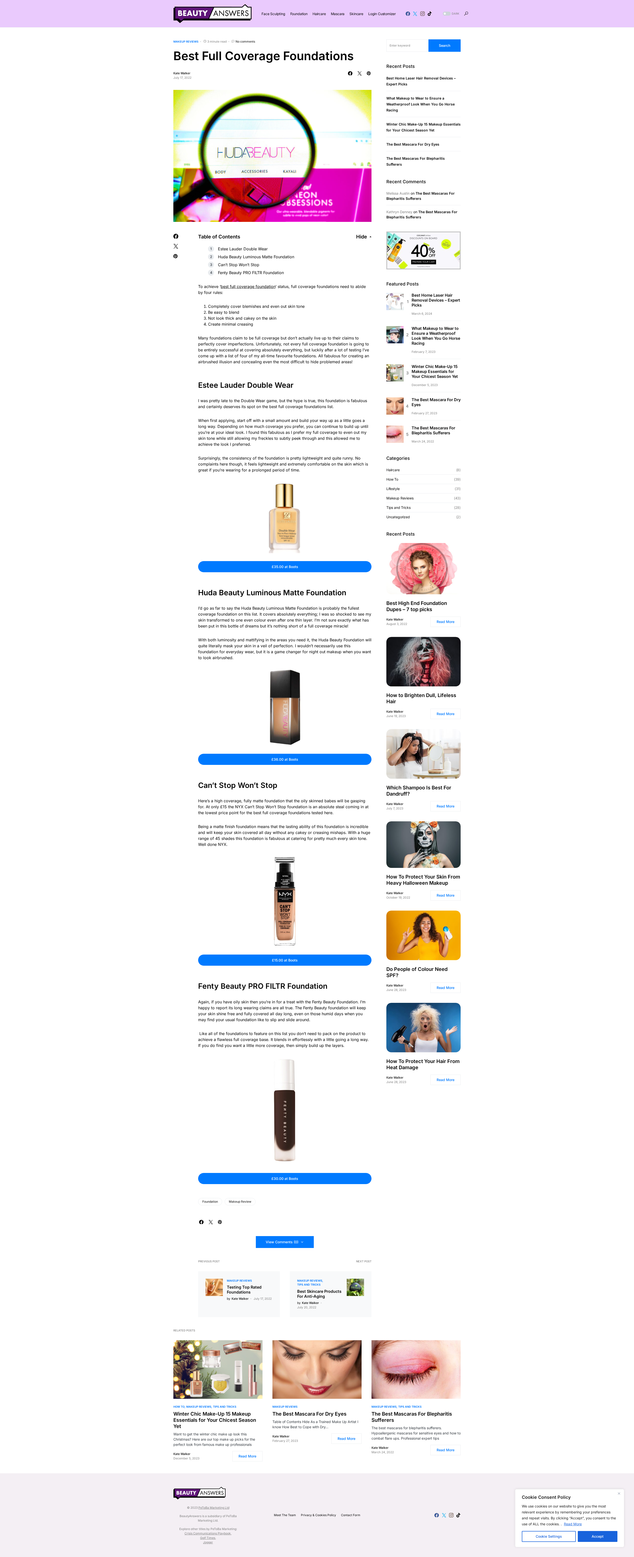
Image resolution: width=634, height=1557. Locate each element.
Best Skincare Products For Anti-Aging (319, 1294)
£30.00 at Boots (284, 1178)
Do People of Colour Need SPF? (417, 972)
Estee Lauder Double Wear (243, 248)
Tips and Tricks (308, 1284)
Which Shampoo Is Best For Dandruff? (418, 791)
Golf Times (207, 1538)
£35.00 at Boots (285, 567)
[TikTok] (429, 13)
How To (392, 479)
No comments (245, 41)
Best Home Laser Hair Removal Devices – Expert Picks (436, 300)
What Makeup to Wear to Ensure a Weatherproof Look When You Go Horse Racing (420, 104)
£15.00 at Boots (285, 960)
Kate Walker (181, 73)
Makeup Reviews (185, 41)
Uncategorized (398, 517)
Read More (573, 1524)
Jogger (208, 1542)
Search (444, 45)
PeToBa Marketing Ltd (213, 1507)
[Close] (619, 1493)
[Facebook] (408, 13)
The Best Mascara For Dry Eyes (412, 144)
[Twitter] (415, 13)
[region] (569, 1518)
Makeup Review (240, 1201)
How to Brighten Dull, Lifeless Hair (421, 698)
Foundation (210, 1201)
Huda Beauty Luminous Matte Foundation (256, 256)
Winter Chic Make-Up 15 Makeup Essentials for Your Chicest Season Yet (435, 371)
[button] (450, 14)
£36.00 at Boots (284, 759)
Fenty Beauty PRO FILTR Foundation (251, 272)
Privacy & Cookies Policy (318, 1515)
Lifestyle (392, 489)
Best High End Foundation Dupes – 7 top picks (416, 606)
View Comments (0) (282, 1242)
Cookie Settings (549, 1536)
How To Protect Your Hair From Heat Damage (423, 1064)
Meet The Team (285, 1515)
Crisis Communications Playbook (208, 1533)
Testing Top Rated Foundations (244, 1290)
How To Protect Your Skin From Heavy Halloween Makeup (423, 880)
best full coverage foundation (248, 286)
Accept (598, 1536)
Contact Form (350, 1515)
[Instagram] (422, 13)
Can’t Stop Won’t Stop (238, 264)
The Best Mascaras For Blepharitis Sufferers (433, 431)
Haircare (393, 470)
